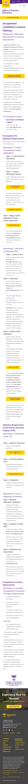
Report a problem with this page (14, 777)
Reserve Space (6, 751)
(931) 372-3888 (9, 727)
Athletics (5, 740)
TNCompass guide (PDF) (14, 209)
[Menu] (24, 5)
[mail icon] (12, 731)
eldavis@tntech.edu (15, 127)
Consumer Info (7, 749)
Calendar (5, 745)
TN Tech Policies (6, 774)
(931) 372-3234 (10, 725)
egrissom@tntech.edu (12, 290)
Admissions (6, 738)
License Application (14, 225)
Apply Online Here (13, 367)
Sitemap (4, 777)
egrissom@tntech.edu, (12, 237)
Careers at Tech (7, 747)
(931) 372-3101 (12, 724)
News (4, 743)
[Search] (20, 6)
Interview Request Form (15, 474)
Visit (24, 1)
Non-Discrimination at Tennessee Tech (10, 770)
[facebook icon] (6, 731)
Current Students (20, 743)
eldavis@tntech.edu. (12, 563)
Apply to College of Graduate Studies (15, 399)
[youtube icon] (9, 731)
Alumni (17, 747)
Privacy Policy (21, 772)
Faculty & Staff (19, 745)
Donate (18, 1)
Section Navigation (13, 17)
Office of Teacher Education (10, 11)
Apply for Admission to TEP (15, 452)
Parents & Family (19, 749)
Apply (13, 1)
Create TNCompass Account (15, 187)
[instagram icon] (4, 731)
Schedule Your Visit (14, 706)
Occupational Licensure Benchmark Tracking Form (14, 76)
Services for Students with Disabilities (10, 772)
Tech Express (18, 740)
